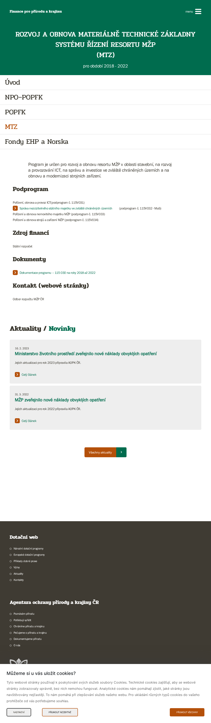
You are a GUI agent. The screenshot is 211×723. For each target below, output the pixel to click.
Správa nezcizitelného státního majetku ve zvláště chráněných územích (66, 208)
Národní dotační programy (28, 548)
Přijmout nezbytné (60, 712)
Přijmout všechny (187, 712)
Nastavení (19, 712)
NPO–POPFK (24, 97)
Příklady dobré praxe (25, 561)
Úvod (12, 82)
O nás (17, 645)
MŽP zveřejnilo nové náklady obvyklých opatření (60, 399)
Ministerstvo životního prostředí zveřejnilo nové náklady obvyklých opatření (86, 353)
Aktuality (18, 573)
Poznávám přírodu (24, 613)
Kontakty (19, 579)
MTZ (11, 127)
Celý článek (29, 374)
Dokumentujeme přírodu (27, 638)
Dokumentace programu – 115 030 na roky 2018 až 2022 (57, 272)
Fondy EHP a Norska (36, 141)
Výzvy (17, 567)
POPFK (15, 112)
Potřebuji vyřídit (22, 620)
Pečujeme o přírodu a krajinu (30, 632)
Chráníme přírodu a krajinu (29, 626)
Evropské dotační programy (29, 554)
